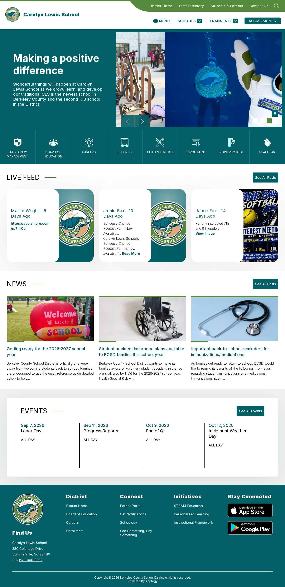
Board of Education (81, 514)
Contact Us (259, 6)
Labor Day (32, 431)
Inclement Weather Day (228, 433)
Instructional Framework (193, 522)
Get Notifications (133, 514)
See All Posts (265, 177)
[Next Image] (142, 122)
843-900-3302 (30, 560)
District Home (160, 6)
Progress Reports (102, 431)
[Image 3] (269, 120)
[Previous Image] (128, 122)
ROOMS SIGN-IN (262, 21)
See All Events (250, 411)
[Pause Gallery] (275, 114)
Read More (131, 253)
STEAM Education (188, 506)
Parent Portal (130, 506)
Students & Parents (227, 6)
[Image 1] (255, 120)
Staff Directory (191, 6)
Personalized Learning (191, 514)
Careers (72, 522)
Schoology (128, 522)
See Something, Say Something (136, 533)
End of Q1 (157, 431)
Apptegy (152, 581)
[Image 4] (275, 120)
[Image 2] (262, 120)
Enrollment (74, 531)
